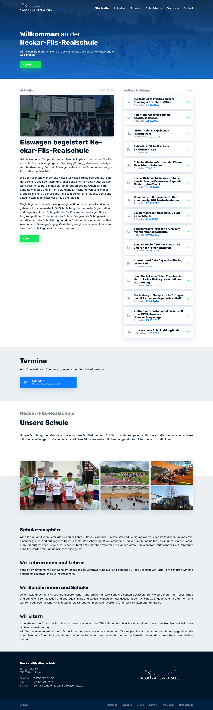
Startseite (102, 8)
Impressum (168, 705)
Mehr (30, 239)
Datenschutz (186, 705)
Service (171, 8)
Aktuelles (119, 8)
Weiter (31, 65)
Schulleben (153, 8)
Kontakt (188, 8)
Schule (134, 8)
